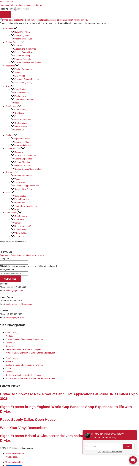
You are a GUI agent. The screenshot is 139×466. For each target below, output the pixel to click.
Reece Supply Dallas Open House (28, 420)
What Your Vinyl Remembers (24, 428)
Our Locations (20, 123)
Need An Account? (22, 119)
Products (9, 336)
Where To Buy (20, 126)
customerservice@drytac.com (19, 304)
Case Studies (20, 89)
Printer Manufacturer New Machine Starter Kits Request (30, 353)
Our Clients (19, 113)
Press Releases (21, 93)
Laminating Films (21, 35)
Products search (7, 9)
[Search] (5, 14)
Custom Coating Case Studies (27, 62)
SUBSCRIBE (10, 279)
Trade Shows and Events (25, 99)
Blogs (16, 103)
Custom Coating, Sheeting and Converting (24, 339)
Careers (18, 116)
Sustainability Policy (23, 82)
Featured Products (22, 59)
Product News (20, 96)
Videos (17, 72)
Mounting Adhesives (23, 39)
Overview (18, 45)
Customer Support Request (26, 79)
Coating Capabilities (23, 52)
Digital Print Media (22, 32)
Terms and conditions (14, 453)
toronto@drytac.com (15, 317)
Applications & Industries (25, 49)
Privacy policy (11, 457)
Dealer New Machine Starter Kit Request (23, 349)
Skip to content (6, 1)
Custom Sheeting (22, 55)
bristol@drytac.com (14, 290)
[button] (15, 29)
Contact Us (19, 130)
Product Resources (23, 69)
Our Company (20, 109)
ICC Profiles (19, 76)
